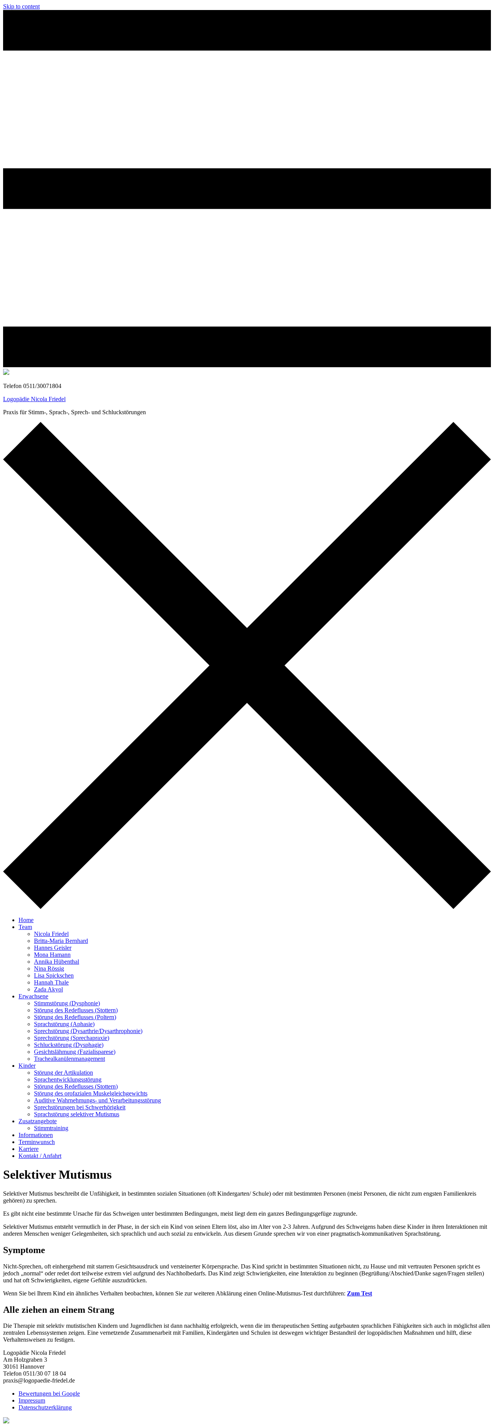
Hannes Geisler (52, 947)
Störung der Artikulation (63, 1072)
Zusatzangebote (38, 1121)
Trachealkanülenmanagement (69, 1058)
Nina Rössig (49, 968)
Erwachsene (33, 996)
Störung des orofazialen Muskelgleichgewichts (90, 1093)
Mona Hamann (52, 954)
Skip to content (21, 6)
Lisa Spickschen (54, 975)
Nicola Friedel (51, 934)
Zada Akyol (48, 989)
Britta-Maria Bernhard (61, 940)
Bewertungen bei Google (49, 1393)
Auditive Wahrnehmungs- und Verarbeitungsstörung (97, 1100)
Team (25, 927)
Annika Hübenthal (56, 961)
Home (26, 920)
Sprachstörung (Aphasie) (64, 1024)
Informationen (36, 1135)
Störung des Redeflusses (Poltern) (75, 1017)
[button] (247, 189)
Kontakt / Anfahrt (40, 1155)
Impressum (32, 1400)
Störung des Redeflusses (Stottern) (76, 1010)
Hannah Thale (51, 982)
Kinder (27, 1065)
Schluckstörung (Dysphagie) (68, 1045)
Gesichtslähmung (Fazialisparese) (74, 1051)
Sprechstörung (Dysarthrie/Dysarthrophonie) (88, 1031)
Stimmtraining (51, 1128)
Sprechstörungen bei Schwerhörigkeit (79, 1107)
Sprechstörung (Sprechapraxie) (71, 1038)
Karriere (29, 1149)
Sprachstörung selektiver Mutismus (76, 1114)
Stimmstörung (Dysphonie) (67, 1003)
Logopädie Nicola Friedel (34, 399)
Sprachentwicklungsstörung (68, 1079)
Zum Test (359, 1293)
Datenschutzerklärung (45, 1407)
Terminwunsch (37, 1142)
